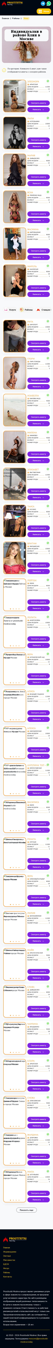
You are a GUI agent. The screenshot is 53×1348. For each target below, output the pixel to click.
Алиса (31, 691)
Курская (33, 842)
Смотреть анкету (38, 103)
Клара (31, 1060)
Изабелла (33, 395)
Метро (6, 1268)
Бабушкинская (35, 731)
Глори (31, 358)
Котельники (34, 121)
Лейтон (31, 580)
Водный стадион (37, 694)
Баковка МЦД (35, 398)
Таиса (30, 506)
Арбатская (34, 84)
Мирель (32, 266)
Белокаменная (35, 916)
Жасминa (33, 229)
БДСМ (6, 1264)
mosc (31, 1338)
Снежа (31, 1097)
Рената (31, 839)
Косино (33, 509)
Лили (30, 118)
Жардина (32, 1134)
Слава (30, 986)
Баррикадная (35, 232)
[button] (43, 3)
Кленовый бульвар (37, 879)
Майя (30, 949)
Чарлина (32, 1023)
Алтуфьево (34, 1175)
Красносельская (36, 953)
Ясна (30, 192)
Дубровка (34, 1138)
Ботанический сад (37, 657)
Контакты (7, 1276)
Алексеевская (35, 1101)
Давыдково (34, 158)
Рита (30, 321)
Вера (30, 654)
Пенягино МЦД (35, 195)
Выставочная (35, 472)
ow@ (35, 1338)
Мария (31, 155)
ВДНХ (32, 583)
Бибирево (33, 435)
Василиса (33, 802)
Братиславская (36, 768)
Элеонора (33, 81)
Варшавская (34, 546)
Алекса (31, 728)
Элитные (7, 1256)
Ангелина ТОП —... (37, 765)
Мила (30, 1171)
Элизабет (33, 469)
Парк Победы (35, 361)
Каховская (34, 269)
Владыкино (34, 1027)
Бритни (32, 543)
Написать (37, 109)
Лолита (31, 617)
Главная (5, 18)
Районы (6, 1272)
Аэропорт (34, 324)
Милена (32, 432)
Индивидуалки (9, 1251)
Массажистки (9, 1260)
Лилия (31, 913)
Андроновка (35, 620)
